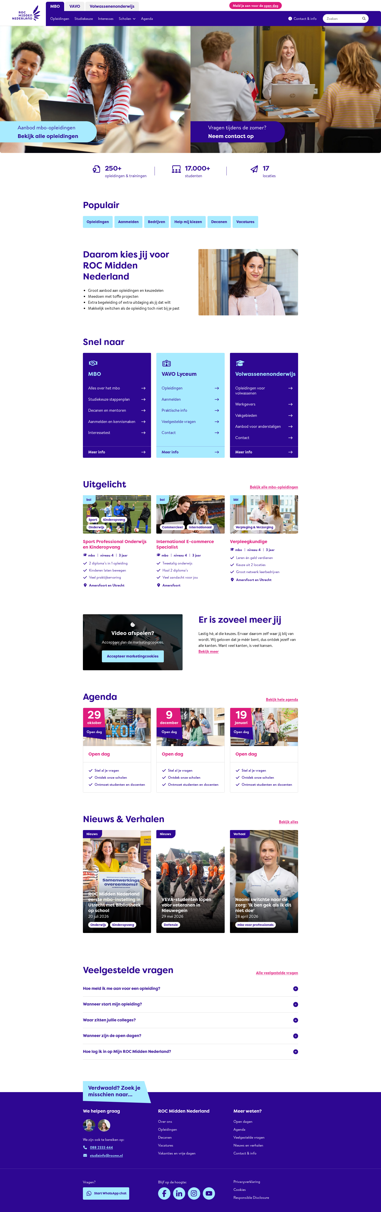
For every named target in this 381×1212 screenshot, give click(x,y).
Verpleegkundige (248, 541)
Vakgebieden (246, 415)
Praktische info (174, 410)
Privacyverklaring (246, 1181)
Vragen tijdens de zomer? (237, 127)
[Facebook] (164, 1193)
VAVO (74, 6)
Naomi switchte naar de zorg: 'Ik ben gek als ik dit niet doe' (263, 905)
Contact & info (305, 18)
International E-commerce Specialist (185, 544)
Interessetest (99, 432)
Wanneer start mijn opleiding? (112, 1004)
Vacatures (165, 1145)
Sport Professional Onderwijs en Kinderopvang (115, 544)
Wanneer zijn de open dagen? (112, 1035)
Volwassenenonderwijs (112, 6)
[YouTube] (209, 1193)
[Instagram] (194, 1193)
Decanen (165, 1137)
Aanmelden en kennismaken (111, 421)
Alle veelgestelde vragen (277, 973)
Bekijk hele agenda (282, 699)
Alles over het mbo (104, 388)
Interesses (106, 18)
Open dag (99, 754)
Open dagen (242, 1121)
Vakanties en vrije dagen (177, 1153)
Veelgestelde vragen (179, 421)
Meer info (96, 452)
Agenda (147, 18)
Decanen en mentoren (107, 410)
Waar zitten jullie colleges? (109, 1020)
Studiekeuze (84, 18)
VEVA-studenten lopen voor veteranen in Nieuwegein (186, 905)
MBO (55, 6)
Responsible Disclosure (251, 1197)
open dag (271, 5)
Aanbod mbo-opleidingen (46, 127)
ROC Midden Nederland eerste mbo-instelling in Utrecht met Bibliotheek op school (114, 902)
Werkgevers (245, 404)
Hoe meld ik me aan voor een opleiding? (121, 988)
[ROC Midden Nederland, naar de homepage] (26, 13)
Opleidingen (59, 18)
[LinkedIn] (179, 1193)
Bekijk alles (288, 822)
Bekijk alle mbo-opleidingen (274, 487)
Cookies (239, 1189)
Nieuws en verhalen (248, 1145)
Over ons (165, 1121)
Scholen (125, 18)
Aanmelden (171, 399)
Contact (169, 432)
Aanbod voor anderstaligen (258, 426)
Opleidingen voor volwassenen (250, 390)
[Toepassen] (364, 18)
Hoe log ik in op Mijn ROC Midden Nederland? (127, 1051)
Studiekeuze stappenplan (109, 399)
